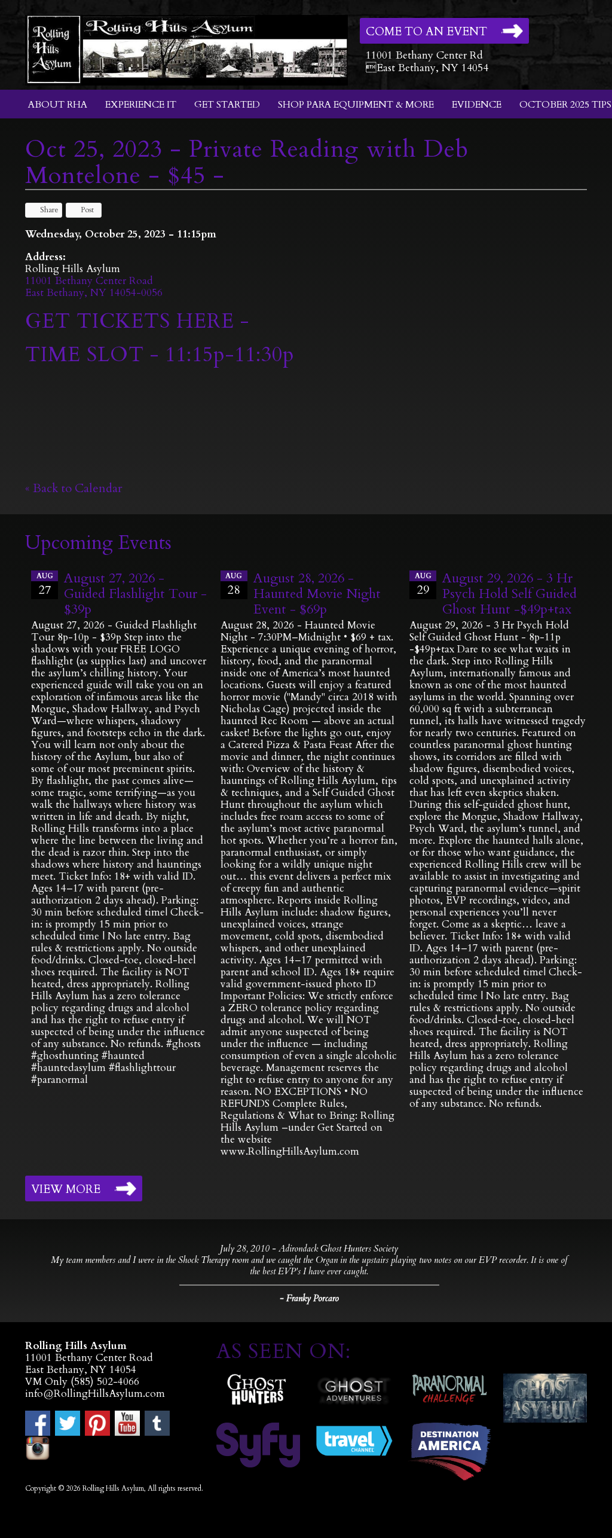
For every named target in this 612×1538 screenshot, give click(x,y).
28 (233, 584)
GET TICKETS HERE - (137, 321)
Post (87, 210)
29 (423, 584)
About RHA (57, 104)
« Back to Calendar (74, 488)
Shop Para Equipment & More (356, 104)
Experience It (140, 104)
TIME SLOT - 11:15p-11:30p (160, 354)
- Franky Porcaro (309, 1298)
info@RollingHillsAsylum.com (95, 1393)
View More (65, 1189)
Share (49, 210)
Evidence (476, 104)
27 (44, 584)
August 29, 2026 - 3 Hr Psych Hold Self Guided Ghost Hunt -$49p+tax (509, 593)
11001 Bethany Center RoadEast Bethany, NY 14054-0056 (94, 287)
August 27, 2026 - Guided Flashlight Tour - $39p (135, 593)
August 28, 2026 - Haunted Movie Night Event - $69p (317, 593)
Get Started (227, 104)
